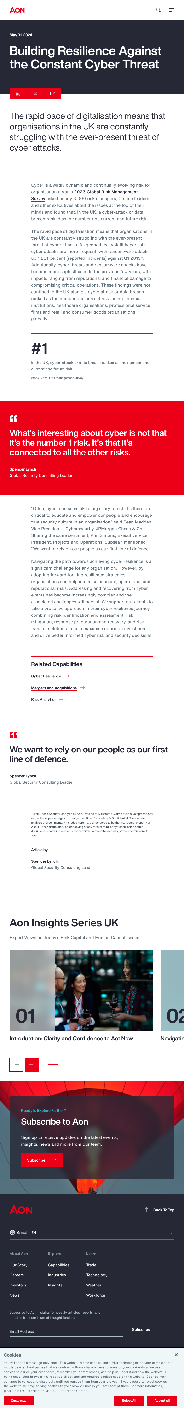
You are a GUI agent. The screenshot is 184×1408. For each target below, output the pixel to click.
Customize (19, 1400)
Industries (57, 1275)
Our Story (19, 1265)
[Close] (176, 1355)
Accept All (162, 1400)
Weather (93, 1285)
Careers (17, 1275)
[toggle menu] (171, 10)
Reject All (129, 1400)
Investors (18, 1285)
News (14, 1295)
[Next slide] (31, 1064)
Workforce (95, 1295)
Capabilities (58, 1265)
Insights (55, 1285)
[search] (158, 10)
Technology (97, 1275)
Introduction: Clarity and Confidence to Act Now (71, 1038)
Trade (91, 1265)
